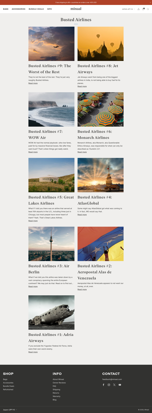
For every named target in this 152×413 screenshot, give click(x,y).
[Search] (148, 9)
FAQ (54, 386)
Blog (54, 400)
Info (49, 9)
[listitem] (76, 2)
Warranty (56, 396)
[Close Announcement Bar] (150, 2)
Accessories (18, 9)
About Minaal (58, 379)
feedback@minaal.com (112, 379)
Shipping (56, 389)
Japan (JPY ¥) (127, 9)
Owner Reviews (59, 383)
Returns (56, 393)
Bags (5, 9)
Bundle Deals (36, 9)
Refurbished (8, 389)
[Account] (139, 9)
